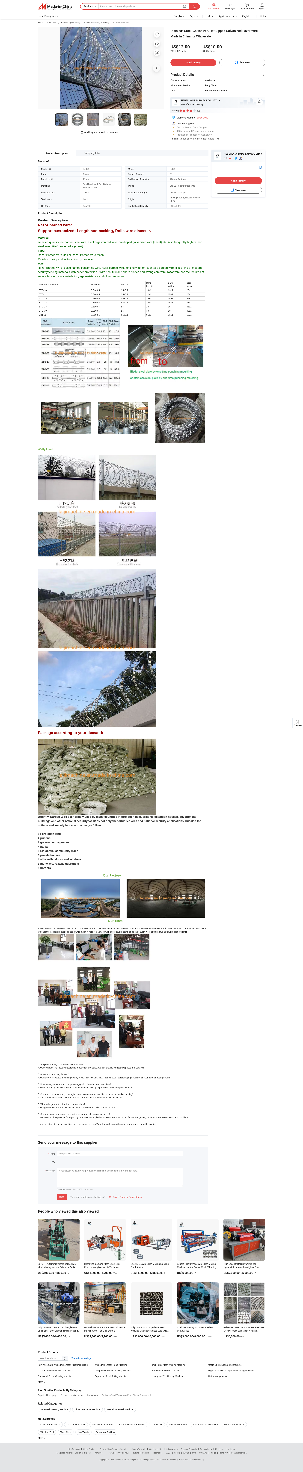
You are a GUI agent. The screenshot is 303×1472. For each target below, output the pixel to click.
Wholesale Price (156, 1449)
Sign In (175, 138)
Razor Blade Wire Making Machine (54, 1370)
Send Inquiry (193, 62)
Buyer (193, 16)
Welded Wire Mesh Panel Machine (111, 1364)
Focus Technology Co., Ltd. (131, 1459)
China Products (89, 1449)
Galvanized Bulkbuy (105, 1432)
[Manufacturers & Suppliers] (55, 6)
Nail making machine (218, 1376)
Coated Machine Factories (132, 1424)
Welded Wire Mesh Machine (120, 1409)
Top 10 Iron (65, 1432)
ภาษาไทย (203, 1452)
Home (40, 22)
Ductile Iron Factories (102, 1424)
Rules (263, 16)
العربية (168, 1452)
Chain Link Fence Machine (87, 1409)
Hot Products (74, 1449)
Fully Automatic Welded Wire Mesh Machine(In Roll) (63, 1364)
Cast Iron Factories (76, 1424)
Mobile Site (220, 1449)
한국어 (177, 1452)
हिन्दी (194, 1452)
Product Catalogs (82, 1358)
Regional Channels (189, 1449)
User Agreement (169, 1459)
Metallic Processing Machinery (96, 22)
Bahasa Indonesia (239, 1452)
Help (209, 16)
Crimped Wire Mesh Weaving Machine (113, 1370)
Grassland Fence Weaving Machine (55, 1376)
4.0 (226, 158)
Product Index (206, 1449)
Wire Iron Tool (47, 1432)
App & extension (227, 16)
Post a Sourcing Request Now (125, 1197)
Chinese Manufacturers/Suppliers (114, 1449)
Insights (231, 1449)
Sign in (262, 8)
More (40, 1437)
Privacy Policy (198, 1459)
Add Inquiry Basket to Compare (101, 132)
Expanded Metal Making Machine (111, 1376)
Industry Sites (172, 1449)
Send (61, 1196)
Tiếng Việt (223, 1452)
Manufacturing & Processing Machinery (63, 22)
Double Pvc (157, 1424)
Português (99, 1452)
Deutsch (145, 1452)
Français (110, 1452)
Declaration (184, 1459)
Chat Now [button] (244, 62)
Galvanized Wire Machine (205, 1424)
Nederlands (157, 1452)
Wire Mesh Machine (121, 22)
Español (87, 1452)
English (78, 1452)
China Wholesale (138, 1449)
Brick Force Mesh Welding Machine (168, 1364)
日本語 (186, 1452)
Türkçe (213, 1452)
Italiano (136, 1452)
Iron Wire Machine (178, 1424)
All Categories (49, 16)
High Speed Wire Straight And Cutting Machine (230, 1370)
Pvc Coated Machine (234, 1424)
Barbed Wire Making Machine (166, 1370)
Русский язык (123, 1452)
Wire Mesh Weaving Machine (54, 1409)
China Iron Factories (50, 1424)
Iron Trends (83, 1432)
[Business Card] (260, 167)
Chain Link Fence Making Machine (224, 1364)
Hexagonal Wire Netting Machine (167, 1376)
